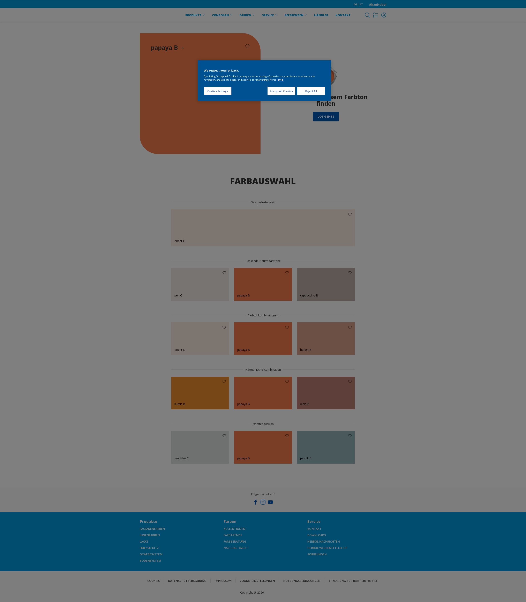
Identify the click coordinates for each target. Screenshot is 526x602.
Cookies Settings (217, 91)
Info (280, 79)
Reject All (311, 91)
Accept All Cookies (281, 91)
